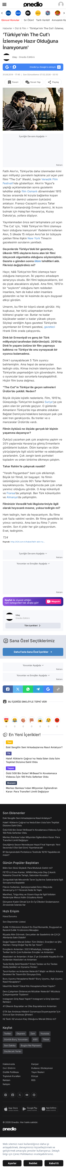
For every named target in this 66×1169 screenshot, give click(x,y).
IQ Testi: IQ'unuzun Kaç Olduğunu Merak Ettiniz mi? (29, 1019)
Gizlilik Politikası (11, 1072)
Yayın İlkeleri (37, 1072)
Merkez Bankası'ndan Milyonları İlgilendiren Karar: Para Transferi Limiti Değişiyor (31, 790)
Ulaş (23, 57)
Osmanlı (32, 191)
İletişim (6, 1084)
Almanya (12, 497)
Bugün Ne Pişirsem (31, 1045)
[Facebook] (13, 1095)
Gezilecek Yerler (12, 1051)
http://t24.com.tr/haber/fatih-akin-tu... (28, 542)
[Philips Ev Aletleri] (8, 13)
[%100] (28, 13)
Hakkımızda (9, 1064)
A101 (35, 1039)
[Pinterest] (34, 1095)
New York (34, 238)
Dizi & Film (20, 28)
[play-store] (30, 1109)
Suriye (49, 402)
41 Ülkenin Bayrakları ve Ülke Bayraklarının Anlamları (30, 1006)
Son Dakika (9, 1045)
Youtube (44, 1033)
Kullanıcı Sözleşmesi (42, 1068)
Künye (34, 1076)
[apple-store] (12, 1109)
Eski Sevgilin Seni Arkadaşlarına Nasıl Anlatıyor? (34, 747)
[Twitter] (20, 1095)
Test (9, 742)
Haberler (7, 28)
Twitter (7, 1033)
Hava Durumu (10, 916)
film (24, 191)
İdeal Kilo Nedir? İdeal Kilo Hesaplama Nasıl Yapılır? (29, 986)
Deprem (21, 1033)
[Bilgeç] (58, 13)
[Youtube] (27, 1095)
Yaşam (10, 768)
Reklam (6, 1080)
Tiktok (46, 1039)
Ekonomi (11, 783)
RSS (33, 1080)
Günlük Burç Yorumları (16, 1039)
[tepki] (6, 720)
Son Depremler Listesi (14, 921)
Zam (32, 1033)
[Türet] (48, 13)
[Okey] (18, 13)
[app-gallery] (49, 1109)
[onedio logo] (31, 1129)
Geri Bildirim (9, 1068)
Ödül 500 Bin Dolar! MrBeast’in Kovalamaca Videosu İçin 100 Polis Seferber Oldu (31, 775)
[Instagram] (5, 1095)
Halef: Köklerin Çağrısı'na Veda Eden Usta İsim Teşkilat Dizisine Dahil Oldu (33, 760)
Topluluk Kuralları (11, 1076)
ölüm (37, 261)
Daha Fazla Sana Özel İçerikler (31, 651)
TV (8, 753)
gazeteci (49, 326)
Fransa (11, 493)
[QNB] (38, 13)
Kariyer (35, 1064)
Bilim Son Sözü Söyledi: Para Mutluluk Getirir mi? (28, 868)
